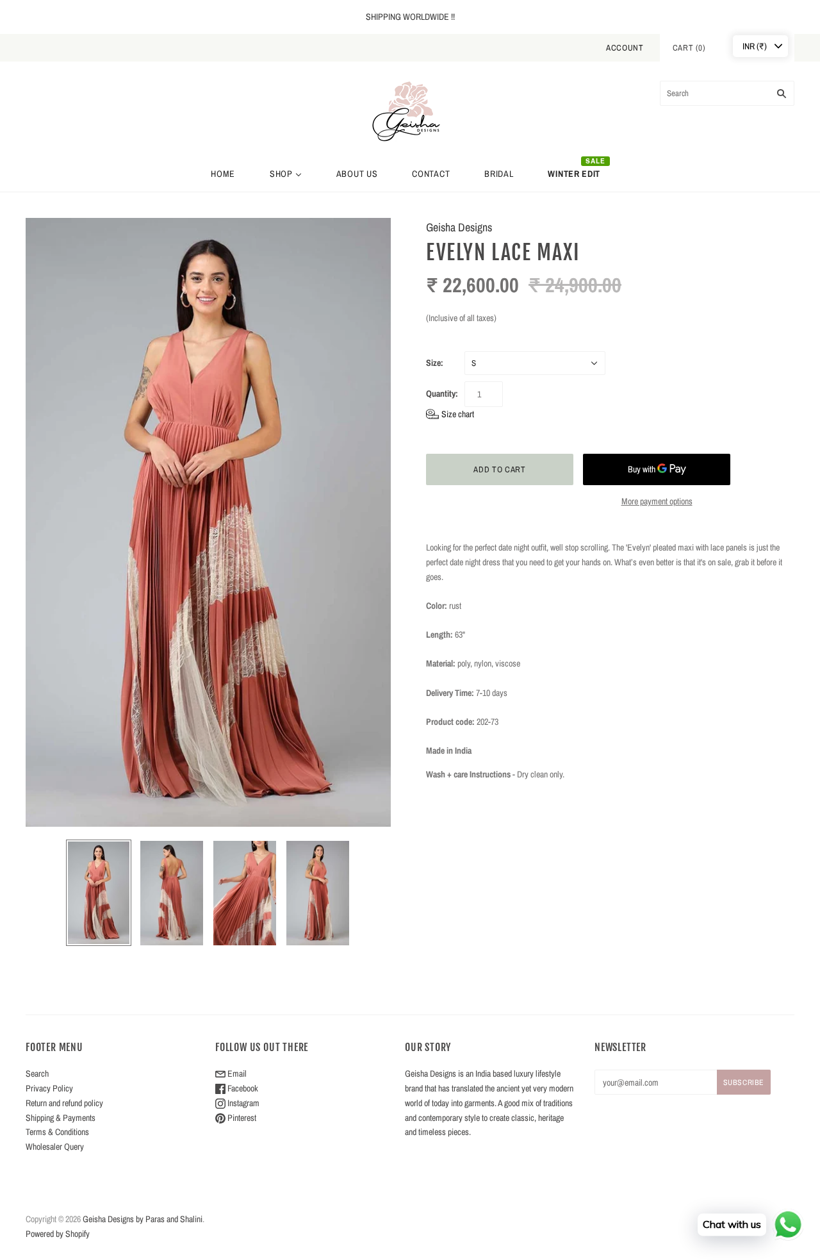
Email (236, 1073)
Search (37, 1073)
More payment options (657, 501)
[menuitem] (222, 173)
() (689, 47)
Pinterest (241, 1117)
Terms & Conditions (57, 1132)
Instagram (242, 1103)
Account (625, 47)
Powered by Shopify (58, 1233)
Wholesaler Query (55, 1146)
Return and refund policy (64, 1103)
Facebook (242, 1088)
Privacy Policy (49, 1088)
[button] (450, 414)
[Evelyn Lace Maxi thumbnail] (98, 893)
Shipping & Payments (60, 1117)
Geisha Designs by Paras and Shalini (142, 1219)
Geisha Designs (459, 227)
